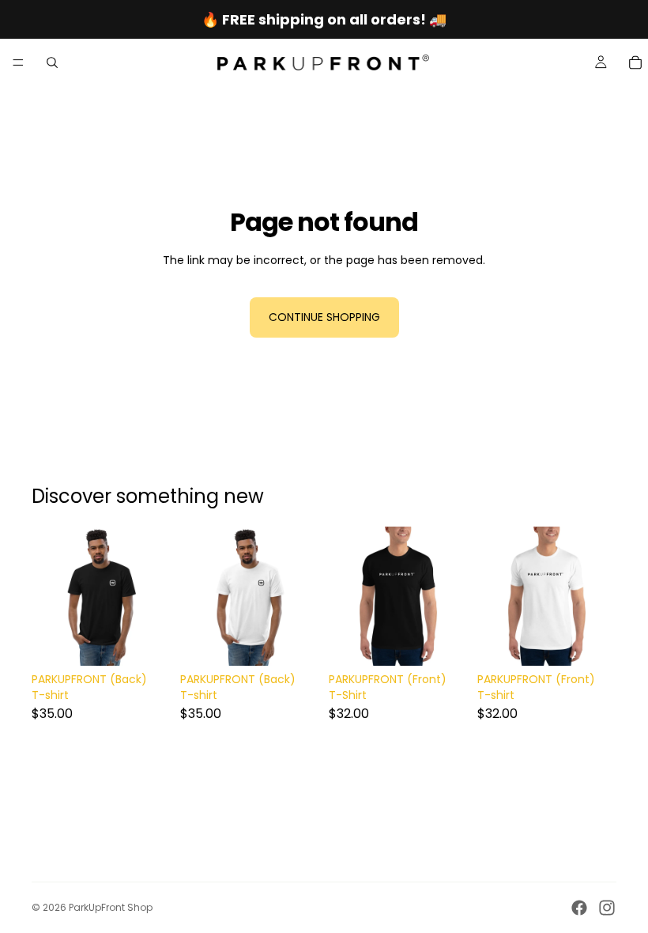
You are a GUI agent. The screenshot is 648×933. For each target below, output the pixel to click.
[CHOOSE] (146, 642)
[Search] (52, 62)
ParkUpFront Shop (111, 907)
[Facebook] (579, 907)
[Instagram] (606, 907)
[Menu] (18, 62)
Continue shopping (324, 317)
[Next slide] (153, 596)
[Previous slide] (49, 596)
